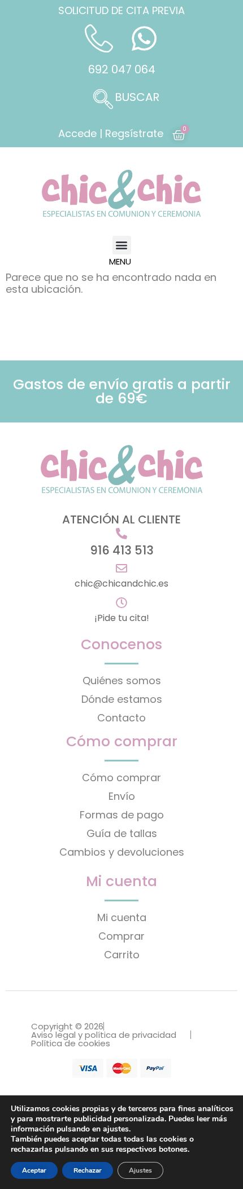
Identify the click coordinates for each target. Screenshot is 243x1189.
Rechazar (87, 1170)
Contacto (121, 718)
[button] (121, 100)
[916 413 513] (121, 533)
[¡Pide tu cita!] (121, 603)
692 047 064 (121, 69)
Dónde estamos (121, 699)
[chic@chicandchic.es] (121, 568)
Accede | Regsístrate (110, 133)
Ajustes (140, 1170)
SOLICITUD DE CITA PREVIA (121, 10)
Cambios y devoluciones (121, 852)
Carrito (122, 955)
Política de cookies (70, 1043)
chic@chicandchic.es (121, 583)
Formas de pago (122, 815)
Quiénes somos (122, 680)
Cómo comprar (121, 777)
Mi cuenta (121, 917)
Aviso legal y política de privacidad (103, 1035)
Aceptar (34, 1170)
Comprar (121, 936)
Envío (122, 796)
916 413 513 (122, 550)
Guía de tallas (121, 833)
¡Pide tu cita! (121, 617)
